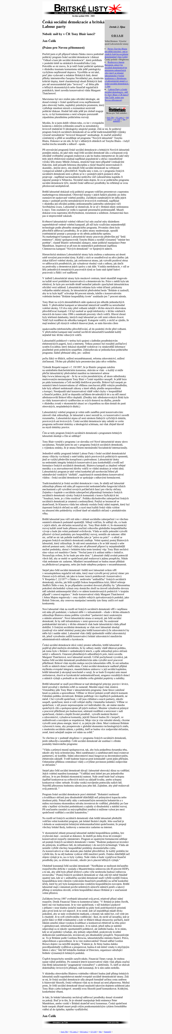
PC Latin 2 (120, 117)
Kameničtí (116, 121)
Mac (124, 119)
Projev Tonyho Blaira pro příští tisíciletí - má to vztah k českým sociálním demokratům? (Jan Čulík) (116, 52)
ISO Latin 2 (84, 1032)
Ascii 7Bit (110, 117)
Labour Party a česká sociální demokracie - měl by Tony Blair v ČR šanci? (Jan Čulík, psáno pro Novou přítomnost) (117, 94)
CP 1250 (117, 119)
